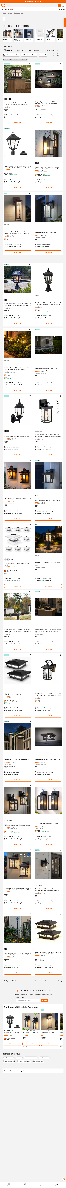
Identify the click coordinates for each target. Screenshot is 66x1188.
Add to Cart (17, 122)
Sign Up (44, 1000)
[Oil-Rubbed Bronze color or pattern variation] (38, 163)
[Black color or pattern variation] (36, 163)
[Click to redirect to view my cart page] (63, 6)
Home (4, 13)
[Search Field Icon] (59, 5)
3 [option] (45, 981)
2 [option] (42, 981)
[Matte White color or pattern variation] (8, 99)
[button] (58, 55)
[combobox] (31, 5)
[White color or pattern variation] (8, 300)
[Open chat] (65, 22)
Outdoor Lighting (19, 13)
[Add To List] (30, 64)
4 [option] (48, 981)
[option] (61, 981)
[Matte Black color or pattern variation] (10, 99)
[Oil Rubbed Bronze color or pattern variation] (8, 431)
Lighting (10, 13)
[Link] (18, 94)
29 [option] (58, 981)
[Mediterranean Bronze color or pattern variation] (5, 99)
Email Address (20, 997)
